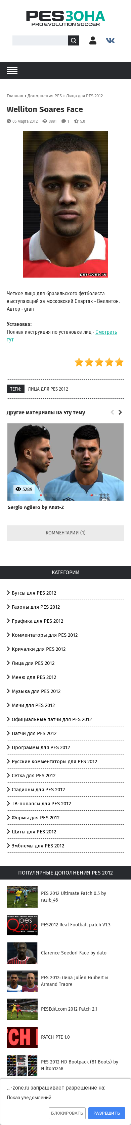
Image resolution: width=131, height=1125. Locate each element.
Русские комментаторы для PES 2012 (54, 761)
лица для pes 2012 (48, 389)
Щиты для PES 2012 (34, 832)
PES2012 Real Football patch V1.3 (76, 925)
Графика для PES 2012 (37, 621)
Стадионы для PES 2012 (38, 790)
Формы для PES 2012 (35, 818)
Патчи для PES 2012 (34, 733)
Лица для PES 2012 (33, 663)
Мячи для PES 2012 (33, 705)
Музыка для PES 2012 (36, 691)
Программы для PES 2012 (41, 747)
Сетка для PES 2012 (33, 776)
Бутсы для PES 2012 (34, 593)
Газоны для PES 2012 (36, 607)
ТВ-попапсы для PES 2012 (41, 804)
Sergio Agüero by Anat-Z (36, 507)
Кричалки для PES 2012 (39, 649)
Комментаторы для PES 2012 (45, 635)
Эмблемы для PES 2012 (38, 846)
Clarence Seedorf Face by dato (73, 953)
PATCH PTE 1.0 (55, 1037)
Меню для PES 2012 (34, 677)
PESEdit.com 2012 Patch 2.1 (69, 1009)
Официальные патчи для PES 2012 (52, 719)
